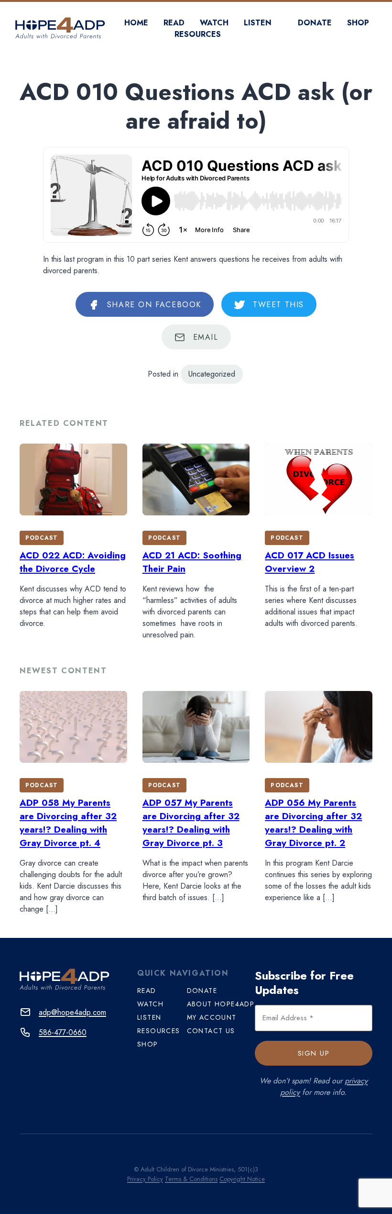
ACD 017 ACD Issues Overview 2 (309, 562)
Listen (258, 22)
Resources (197, 34)
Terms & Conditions (191, 1178)
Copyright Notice (242, 1178)
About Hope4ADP (221, 1004)
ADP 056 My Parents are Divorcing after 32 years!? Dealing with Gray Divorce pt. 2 (313, 822)
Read (174, 22)
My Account (212, 1017)
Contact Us (211, 1031)
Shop (358, 22)
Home (136, 22)
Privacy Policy (145, 1178)
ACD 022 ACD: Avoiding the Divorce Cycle (73, 562)
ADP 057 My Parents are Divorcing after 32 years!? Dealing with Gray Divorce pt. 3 (191, 822)
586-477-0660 (63, 1032)
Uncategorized (211, 373)
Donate (315, 22)
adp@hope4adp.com (72, 1012)
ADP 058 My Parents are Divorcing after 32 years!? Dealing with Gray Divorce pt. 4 (68, 822)
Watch (214, 22)
